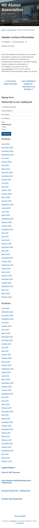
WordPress (13, 521)
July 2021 (5, 183)
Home (3, 30)
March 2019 (6, 215)
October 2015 (6, 261)
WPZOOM (20, 523)
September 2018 (7, 219)
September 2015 (7, 265)
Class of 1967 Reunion (11, 472)
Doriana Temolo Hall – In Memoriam (16, 491)
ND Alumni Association (12, 7)
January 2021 (6, 190)
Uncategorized (11, 30)
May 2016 (5, 251)
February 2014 (7, 297)
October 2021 (6, 179)
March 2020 (6, 197)
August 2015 (6, 268)
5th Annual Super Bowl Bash (10, 82)
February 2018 (7, 222)
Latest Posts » (9, 467)
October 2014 (6, 283)
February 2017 (7, 243)
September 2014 (7, 286)
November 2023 (7, 151)
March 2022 (6, 169)
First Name (6, 114)
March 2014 (6, 293)
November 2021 (7, 176)
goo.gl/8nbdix (7, 69)
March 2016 (6, 254)
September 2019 (7, 204)
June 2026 (5, 144)
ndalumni (7, 42)
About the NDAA (20, 516)
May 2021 (5, 187)
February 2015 (7, 275)
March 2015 (6, 272)
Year (3, 122)
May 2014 (5, 290)
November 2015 (7, 258)
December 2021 (7, 172)
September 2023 (8, 154)
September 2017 (7, 229)
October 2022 (7, 162)
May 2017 (5, 233)
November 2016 (7, 247)
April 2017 (5, 236)
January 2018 (6, 226)
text (4, 129)
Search (34, 22)
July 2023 (5, 158)
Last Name (6, 118)
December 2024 (7, 147)
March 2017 (6, 240)
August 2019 (6, 208)
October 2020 (7, 194)
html (4, 127)
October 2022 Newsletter (12, 499)
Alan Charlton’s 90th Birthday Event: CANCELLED (16, 482)
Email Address (7, 111)
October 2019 (6, 201)
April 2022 (5, 165)
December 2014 (7, 279)
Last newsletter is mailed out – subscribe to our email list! (29, 85)
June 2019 (5, 211)
